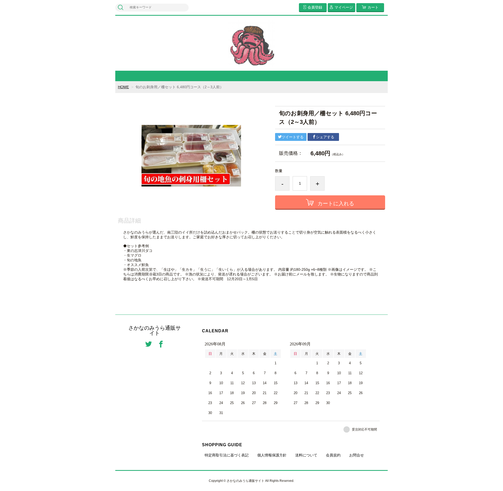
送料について (306, 455)
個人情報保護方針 (272, 455)
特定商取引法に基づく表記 (227, 455)
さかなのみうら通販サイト (154, 330)
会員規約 (333, 455)
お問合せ (356, 455)
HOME (123, 87)
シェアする (325, 137)
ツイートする (293, 137)
